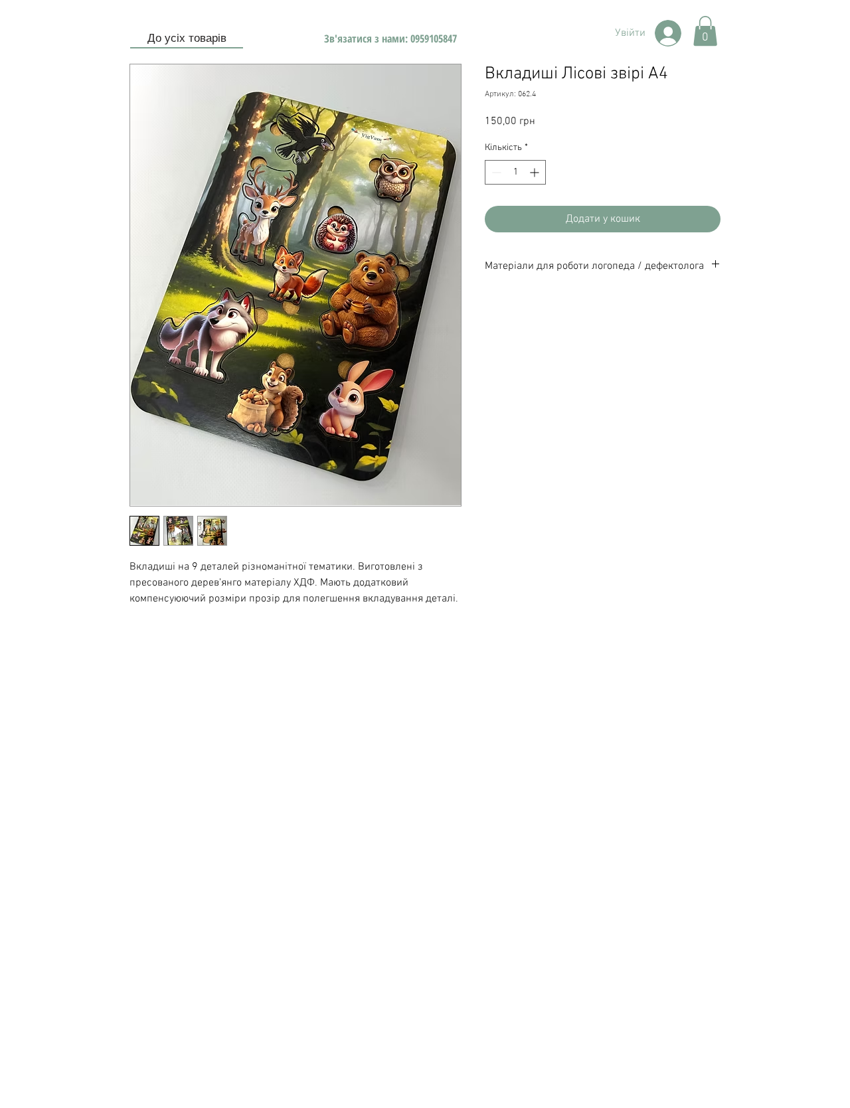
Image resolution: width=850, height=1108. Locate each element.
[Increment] (535, 172)
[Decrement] (495, 172)
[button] (705, 31)
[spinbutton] (515, 172)
